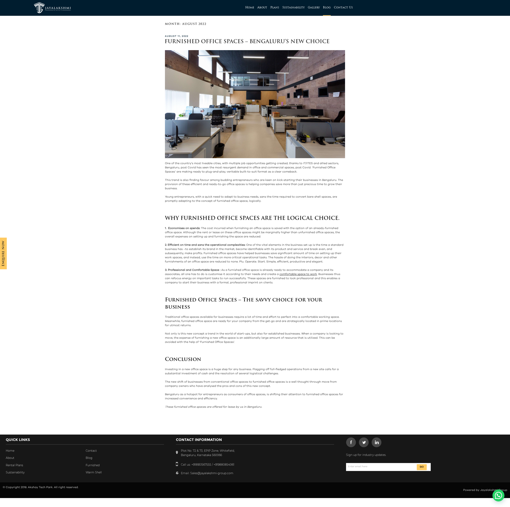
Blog (327, 7)
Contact (91, 450)
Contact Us (343, 7)
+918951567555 (201, 464)
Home (249, 7)
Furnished (93, 465)
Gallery (314, 7)
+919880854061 (224, 464)
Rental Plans (14, 465)
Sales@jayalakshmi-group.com (211, 473)
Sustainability (293, 7)
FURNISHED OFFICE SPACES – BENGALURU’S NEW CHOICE (247, 42)
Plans (274, 7)
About (262, 7)
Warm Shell (94, 472)
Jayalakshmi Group (493, 490)
